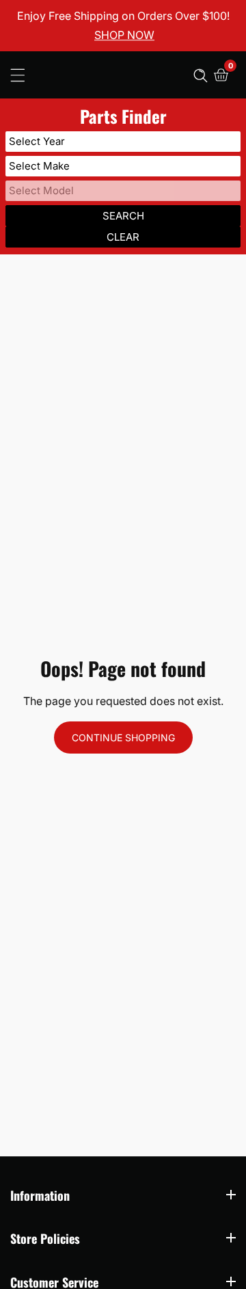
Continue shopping (123, 737)
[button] (200, 75)
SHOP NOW (124, 35)
